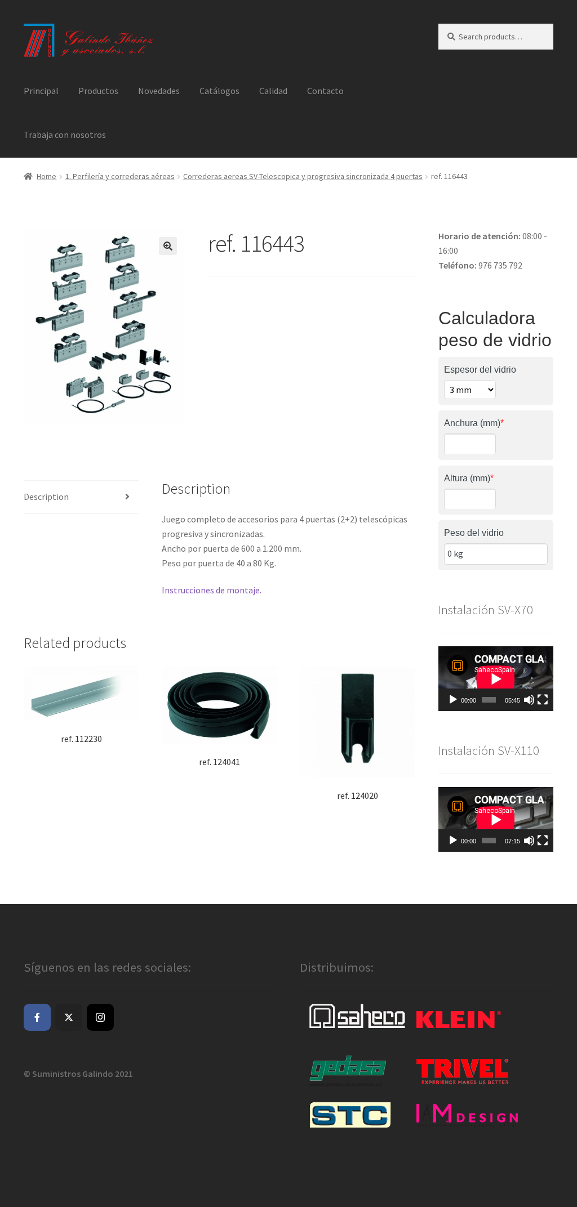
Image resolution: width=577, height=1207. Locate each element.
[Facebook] (37, 1017)
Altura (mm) (469, 478)
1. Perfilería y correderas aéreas (120, 176)
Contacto (325, 90)
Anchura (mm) (474, 423)
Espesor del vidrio (480, 369)
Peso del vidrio (474, 533)
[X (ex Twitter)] (68, 1017)
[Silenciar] (529, 699)
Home (46, 176)
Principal (41, 90)
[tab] (81, 497)
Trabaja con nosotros (65, 134)
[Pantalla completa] (542, 699)
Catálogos (219, 90)
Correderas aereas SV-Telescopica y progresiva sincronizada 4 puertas (303, 176)
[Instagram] (100, 1017)
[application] (495, 678)
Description (46, 496)
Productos (98, 90)
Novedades (159, 90)
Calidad (273, 90)
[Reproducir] (453, 699)
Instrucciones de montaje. (211, 590)
